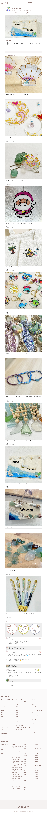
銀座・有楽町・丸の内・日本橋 (17, 747)
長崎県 (36, 770)
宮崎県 (36, 776)
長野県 (25, 768)
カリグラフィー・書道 (21, 701)
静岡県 (25, 772)
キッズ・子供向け (35, 715)
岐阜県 (25, 770)
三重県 (25, 776)
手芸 (17, 710)
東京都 (13, 744)
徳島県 (36, 757)
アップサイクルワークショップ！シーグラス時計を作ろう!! (19, 483)
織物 (33, 704)
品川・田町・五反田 (16, 784)
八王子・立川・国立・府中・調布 (17, 765)
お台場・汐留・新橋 (16, 751)
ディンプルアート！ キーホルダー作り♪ (15, 309)
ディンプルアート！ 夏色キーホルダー (14, 180)
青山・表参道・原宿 (16, 788)
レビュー (31, 51)
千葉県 (25, 753)
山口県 (36, 755)
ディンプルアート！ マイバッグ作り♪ (14, 266)
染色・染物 (34, 701)
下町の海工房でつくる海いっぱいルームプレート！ (17, 527)
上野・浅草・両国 (15, 774)
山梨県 (25, 765)
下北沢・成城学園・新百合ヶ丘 (17, 762)
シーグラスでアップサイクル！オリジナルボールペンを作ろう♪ (20, 613)
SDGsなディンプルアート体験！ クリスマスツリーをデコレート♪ (20, 223)
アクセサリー (4, 722)
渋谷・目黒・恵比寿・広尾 (17, 776)
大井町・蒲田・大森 (16, 757)
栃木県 (25, 746)
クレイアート (19, 699)
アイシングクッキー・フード (38, 717)
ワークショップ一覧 (18, 51)
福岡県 (36, 768)
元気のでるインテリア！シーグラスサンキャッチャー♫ (18, 353)
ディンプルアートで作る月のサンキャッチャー (16, 137)
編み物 (33, 725)
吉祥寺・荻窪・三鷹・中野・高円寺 (17, 781)
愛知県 (25, 774)
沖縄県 (36, 778)
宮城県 (2, 749)
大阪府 (25, 787)
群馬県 (25, 748)
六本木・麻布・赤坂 (16, 786)
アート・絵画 (19, 729)
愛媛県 (36, 761)
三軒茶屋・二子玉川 (16, 778)
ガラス (17, 732)
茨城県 (25, 744)
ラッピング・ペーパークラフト (23, 727)
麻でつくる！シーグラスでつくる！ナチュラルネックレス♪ (19, 440)
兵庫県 (25, 789)
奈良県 (36, 744)
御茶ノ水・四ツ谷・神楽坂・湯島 (17, 770)
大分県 (36, 774)
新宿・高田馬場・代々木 (17, 767)
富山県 (25, 761)
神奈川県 (25, 755)
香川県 (36, 759)
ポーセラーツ (4, 733)
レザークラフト (19, 725)
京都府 (25, 785)
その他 (33, 732)
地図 (28, 12)
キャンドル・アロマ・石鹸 (7, 699)
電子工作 (33, 712)
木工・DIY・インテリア (37, 710)
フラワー (3, 710)
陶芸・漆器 (34, 699)
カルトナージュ (35, 723)
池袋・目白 (14, 772)
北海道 (2, 747)
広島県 (36, 753)
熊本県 (36, 772)
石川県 (25, 763)
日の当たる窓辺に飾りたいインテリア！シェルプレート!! (18, 94)
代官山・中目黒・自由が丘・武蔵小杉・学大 (17, 754)
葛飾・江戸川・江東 (16, 759)
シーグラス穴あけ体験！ (11, 570)
